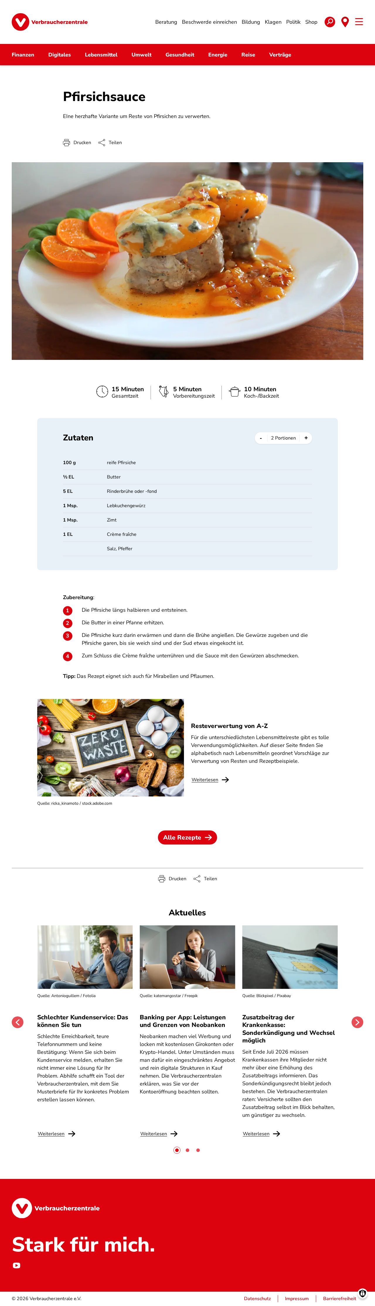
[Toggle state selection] (345, 22)
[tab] (177, 1150)
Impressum (297, 1298)
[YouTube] (16, 1265)
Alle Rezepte (182, 837)
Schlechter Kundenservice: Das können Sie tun (82, 1021)
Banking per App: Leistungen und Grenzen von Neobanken (183, 1021)
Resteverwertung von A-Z (229, 726)
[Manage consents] (362, 1293)
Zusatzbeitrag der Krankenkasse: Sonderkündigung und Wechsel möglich (288, 1029)
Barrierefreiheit (339, 1298)
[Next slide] (357, 1022)
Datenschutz (257, 1298)
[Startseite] (50, 22)
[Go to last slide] (17, 1022)
